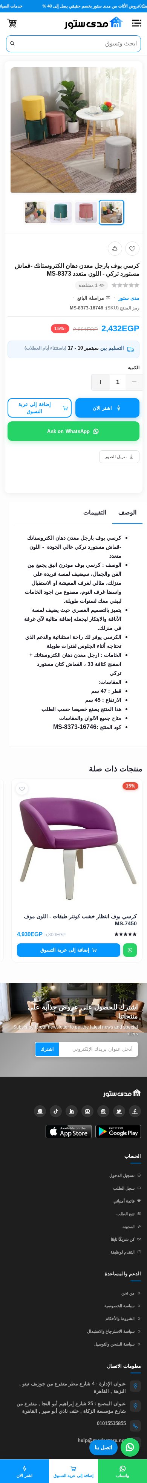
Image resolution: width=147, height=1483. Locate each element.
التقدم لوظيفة (122, 1252)
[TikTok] (56, 1111)
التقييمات (94, 512)
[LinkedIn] (72, 1111)
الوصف (127, 512)
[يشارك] (115, 248)
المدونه (128, 1226)
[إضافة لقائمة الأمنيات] (132, 248)
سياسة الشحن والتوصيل (114, 1344)
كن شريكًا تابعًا (123, 1239)
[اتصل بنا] (130, 1447)
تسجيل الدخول (122, 1175)
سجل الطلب (124, 1188)
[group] (73, 147)
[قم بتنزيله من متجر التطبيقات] (68, 1131)
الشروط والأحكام (120, 1318)
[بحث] (12, 44)
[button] (136, 22)
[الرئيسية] (91, 23)
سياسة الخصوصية (119, 1305)
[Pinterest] (40, 1111)
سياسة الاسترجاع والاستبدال (111, 1331)
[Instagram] (103, 1111)
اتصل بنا (103, 1447)
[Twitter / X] (119, 1111)
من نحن (128, 1293)
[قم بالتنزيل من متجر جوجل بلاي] (118, 1131)
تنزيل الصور (116, 456)
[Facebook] (135, 1111)
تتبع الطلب (125, 1213)
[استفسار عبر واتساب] (130, 950)
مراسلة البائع (90, 298)
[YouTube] (87, 1111)
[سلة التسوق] (12, 23)
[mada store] (73, 1093)
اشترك (47, 1049)
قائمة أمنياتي (124, 1201)
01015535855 (111, 1423)
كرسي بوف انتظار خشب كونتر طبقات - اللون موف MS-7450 (80, 919)
